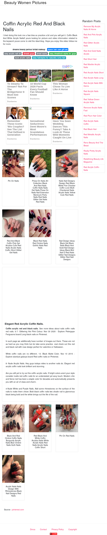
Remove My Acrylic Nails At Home (92, 28)
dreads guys (29, 53)
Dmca (32, 529)
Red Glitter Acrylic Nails (91, 44)
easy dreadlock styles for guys (63, 53)
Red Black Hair (90, 129)
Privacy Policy (58, 529)
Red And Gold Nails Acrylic (92, 52)
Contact (43, 529)
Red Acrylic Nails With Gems (93, 84)
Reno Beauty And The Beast (93, 144)
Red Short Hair (90, 59)
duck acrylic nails (22, 57)
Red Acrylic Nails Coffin (91, 122)
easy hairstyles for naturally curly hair (49, 57)
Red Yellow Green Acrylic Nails (91, 101)
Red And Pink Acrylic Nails (93, 36)
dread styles (42, 53)
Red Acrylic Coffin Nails (91, 168)
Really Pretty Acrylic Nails (92, 152)
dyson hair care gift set (58, 49)
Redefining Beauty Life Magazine (94, 160)
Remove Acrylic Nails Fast (93, 109)
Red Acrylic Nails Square (91, 92)
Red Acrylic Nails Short (94, 72)
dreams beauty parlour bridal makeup (29, 49)
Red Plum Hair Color (93, 115)
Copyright (72, 529)
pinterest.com (18, 509)
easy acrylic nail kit (12, 53)
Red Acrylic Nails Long (93, 77)
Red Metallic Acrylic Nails (92, 136)
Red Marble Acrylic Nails (92, 66)
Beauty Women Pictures (25, 2)
